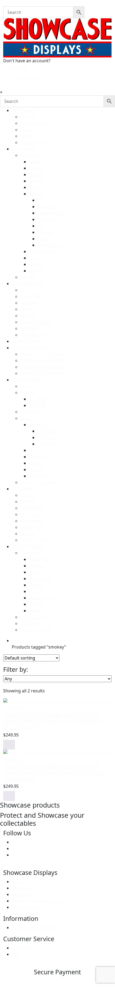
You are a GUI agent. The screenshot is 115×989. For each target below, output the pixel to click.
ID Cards (29, 623)
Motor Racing (34, 123)
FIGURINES (31, 508)
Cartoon (37, 162)
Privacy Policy (25, 907)
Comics (36, 168)
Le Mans (37, 450)
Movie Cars (40, 457)
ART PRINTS (23, 110)
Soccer (44, 239)
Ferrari (35, 463)
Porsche (37, 476)
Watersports (50, 245)
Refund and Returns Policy (38, 901)
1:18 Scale (47, 431)
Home (18, 640)
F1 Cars (36, 469)
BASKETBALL (32, 296)
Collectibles (23, 489)
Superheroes (33, 142)
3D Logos (29, 553)
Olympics (46, 232)
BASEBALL (30, 303)
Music (26, 136)
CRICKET (28, 309)
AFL (40, 200)
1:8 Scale (46, 444)
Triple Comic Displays (41, 367)
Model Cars (31, 418)
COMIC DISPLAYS (29, 348)
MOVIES (28, 316)
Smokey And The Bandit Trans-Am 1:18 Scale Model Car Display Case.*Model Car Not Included (54, 721)
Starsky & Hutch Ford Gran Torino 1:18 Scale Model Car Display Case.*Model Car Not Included (54, 772)
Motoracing (49, 219)
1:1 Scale (37, 399)
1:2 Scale (37, 405)
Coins (25, 495)
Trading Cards (34, 540)
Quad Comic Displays (41, 373)
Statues (27, 534)
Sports (35, 194)
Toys (33, 258)
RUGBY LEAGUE (35, 322)
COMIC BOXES (26, 341)
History (36, 572)
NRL (41, 226)
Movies (27, 130)
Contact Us (23, 948)
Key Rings (30, 155)
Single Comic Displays (42, 354)
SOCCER (28, 328)
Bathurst (37, 425)
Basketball (47, 207)
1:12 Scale (47, 437)
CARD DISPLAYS (27, 283)
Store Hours (24, 888)
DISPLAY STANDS (28, 546)
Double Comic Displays (43, 360)
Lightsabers (32, 412)
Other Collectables (39, 482)
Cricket (27, 117)
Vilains (35, 271)
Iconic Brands (51, 213)
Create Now (15, 67)
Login (21, 78)
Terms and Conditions (34, 927)
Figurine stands (35, 630)
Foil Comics (31, 514)
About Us (21, 882)
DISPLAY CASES (27, 380)
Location (20, 894)
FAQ (16, 954)
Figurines (29, 386)
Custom (37, 174)
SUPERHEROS (34, 335)
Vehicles (37, 264)
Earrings (28, 277)
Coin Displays (33, 617)
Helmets (28, 392)
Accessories (23, 149)
